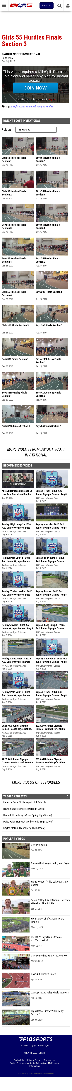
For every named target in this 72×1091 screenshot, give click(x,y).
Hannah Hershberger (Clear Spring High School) (27, 815)
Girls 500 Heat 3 (39, 844)
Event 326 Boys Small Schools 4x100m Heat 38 (46, 939)
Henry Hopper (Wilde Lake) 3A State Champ (49, 883)
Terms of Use (49, 1060)
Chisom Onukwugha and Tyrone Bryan (50, 863)
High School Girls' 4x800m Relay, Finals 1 (47, 920)
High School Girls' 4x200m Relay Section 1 (47, 1013)
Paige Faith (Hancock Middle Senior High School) (28, 821)
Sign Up (46, 5)
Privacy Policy (33, 1060)
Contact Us (19, 1060)
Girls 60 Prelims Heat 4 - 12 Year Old (49, 955)
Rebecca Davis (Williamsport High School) (24, 802)
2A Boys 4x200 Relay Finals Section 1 (50, 992)
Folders (6, 129)
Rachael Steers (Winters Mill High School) (24, 808)
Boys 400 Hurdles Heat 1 (43, 974)
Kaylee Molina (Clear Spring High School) (24, 828)
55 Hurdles (48, 106)
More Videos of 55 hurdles (36, 782)
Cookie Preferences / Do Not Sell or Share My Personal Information (34, 1064)
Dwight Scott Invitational (21, 54)
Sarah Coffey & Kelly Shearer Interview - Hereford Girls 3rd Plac (50, 902)
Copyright (33, 1045)
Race (39, 106)
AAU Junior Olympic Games (48, 498)
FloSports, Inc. (44, 1045)
